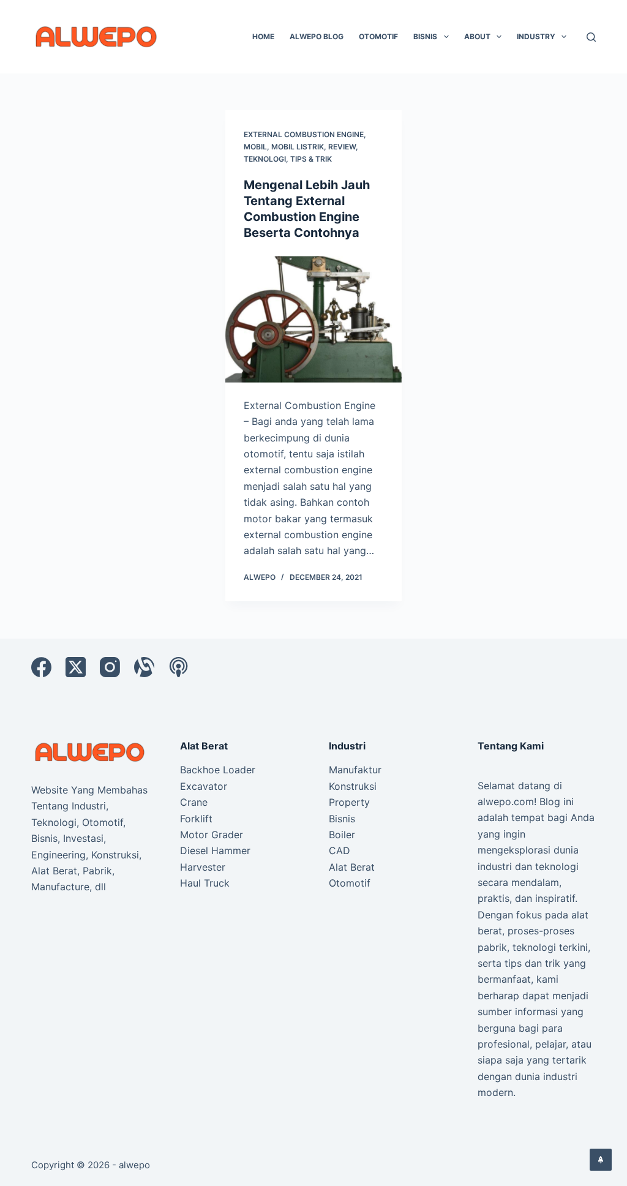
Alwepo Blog (317, 36)
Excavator (203, 786)
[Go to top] (601, 1160)
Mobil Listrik (297, 146)
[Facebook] (41, 667)
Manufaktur (355, 770)
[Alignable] (144, 667)
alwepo (134, 1165)
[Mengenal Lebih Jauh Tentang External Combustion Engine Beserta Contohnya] (313, 319)
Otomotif (378, 36)
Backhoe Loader (217, 770)
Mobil (255, 146)
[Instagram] (110, 667)
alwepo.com (506, 801)
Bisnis (425, 36)
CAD (339, 850)
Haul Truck (205, 883)
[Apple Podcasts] (178, 667)
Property (349, 802)
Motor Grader (211, 834)
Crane (194, 802)
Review (342, 146)
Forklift (196, 819)
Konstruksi (353, 786)
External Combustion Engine (304, 134)
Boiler (342, 834)
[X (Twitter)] (76, 667)
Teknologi (265, 158)
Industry (536, 36)
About (477, 36)
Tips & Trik (311, 158)
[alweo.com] (90, 751)
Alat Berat (352, 867)
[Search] (591, 37)
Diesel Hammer (215, 850)
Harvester (202, 867)
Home (263, 36)
